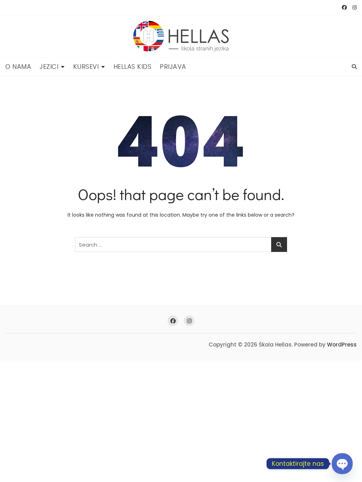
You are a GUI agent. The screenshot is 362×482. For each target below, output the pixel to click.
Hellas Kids (132, 66)
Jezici (49, 66)
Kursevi (86, 66)
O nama (18, 66)
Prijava (173, 66)
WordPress (342, 344)
